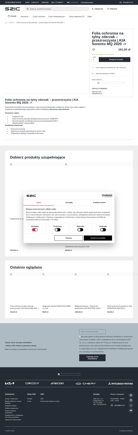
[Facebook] (131, 395)
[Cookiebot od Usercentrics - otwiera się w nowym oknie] (103, 195)
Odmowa (68, 238)
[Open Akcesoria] (29, 16)
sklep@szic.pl (97, 93)
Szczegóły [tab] (69, 202)
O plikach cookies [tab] (99, 202)
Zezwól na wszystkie (98, 238)
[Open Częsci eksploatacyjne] (65, 16)
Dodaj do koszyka (116, 59)
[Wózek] (12, 16)
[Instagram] (131, 405)
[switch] (58, 229)
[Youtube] (131, 410)
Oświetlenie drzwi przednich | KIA (77, 247)
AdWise (130, 431)
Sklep (11, 22)
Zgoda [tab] (38, 202)
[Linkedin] (131, 400)
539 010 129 (96, 92)
